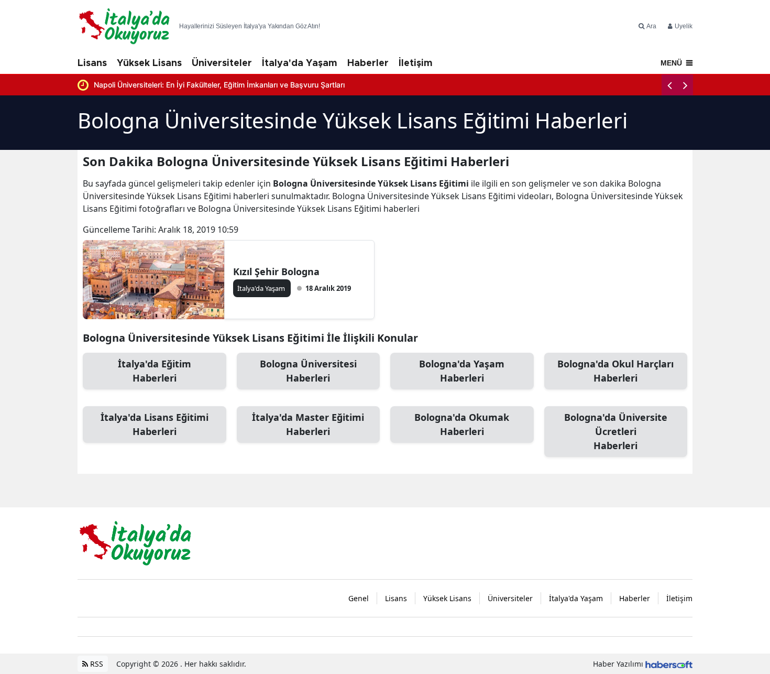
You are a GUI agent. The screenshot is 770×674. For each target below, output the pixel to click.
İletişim (416, 63)
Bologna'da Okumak (461, 424)
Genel (358, 598)
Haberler (368, 63)
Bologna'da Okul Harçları (615, 370)
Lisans (92, 63)
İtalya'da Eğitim (154, 370)
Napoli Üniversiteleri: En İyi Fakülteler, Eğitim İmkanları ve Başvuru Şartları (219, 84)
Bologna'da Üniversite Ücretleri (615, 431)
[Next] (685, 84)
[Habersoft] (668, 663)
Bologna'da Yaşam (461, 370)
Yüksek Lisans (149, 63)
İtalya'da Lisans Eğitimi (154, 424)
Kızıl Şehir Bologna (276, 271)
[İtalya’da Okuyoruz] (135, 542)
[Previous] (669, 84)
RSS (95, 664)
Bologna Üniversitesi (308, 370)
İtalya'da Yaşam (299, 63)
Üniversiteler (222, 63)
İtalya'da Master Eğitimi (308, 424)
